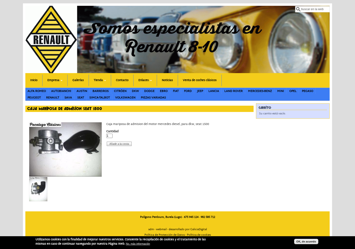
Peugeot (34, 97)
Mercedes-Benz (260, 91)
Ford (188, 91)
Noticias (167, 80)
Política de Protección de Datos (164, 235)
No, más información (138, 243)
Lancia (213, 91)
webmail (161, 229)
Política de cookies (199, 235)
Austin (82, 91)
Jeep (200, 91)
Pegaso (307, 91)
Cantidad (112, 131)
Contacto (122, 80)
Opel (293, 91)
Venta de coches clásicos (200, 80)
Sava (68, 97)
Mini (280, 91)
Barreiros (100, 91)
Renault (52, 97)
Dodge (149, 91)
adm (151, 229)
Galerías (78, 80)
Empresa (53, 80)
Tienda (99, 80)
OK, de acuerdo (306, 241)
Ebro (164, 91)
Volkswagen (125, 97)
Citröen (120, 91)
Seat (80, 97)
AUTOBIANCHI (61, 91)
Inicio (33, 80)
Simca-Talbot (99, 97)
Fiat (176, 91)
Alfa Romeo (37, 91)
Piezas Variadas (153, 97)
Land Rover (233, 91)
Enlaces (143, 80)
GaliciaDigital (198, 229)
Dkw (135, 91)
